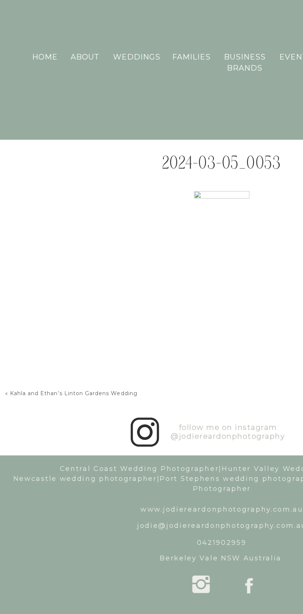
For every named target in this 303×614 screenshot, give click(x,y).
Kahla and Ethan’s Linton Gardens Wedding (73, 393)
